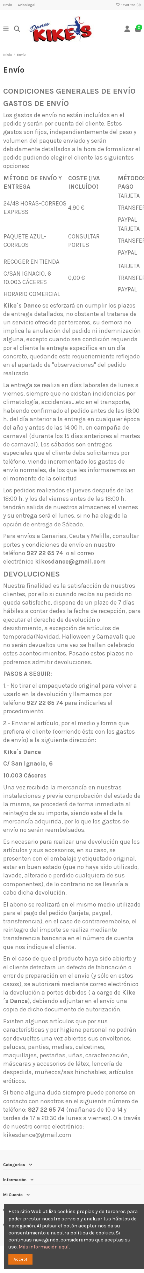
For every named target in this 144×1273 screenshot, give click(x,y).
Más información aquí (44, 1247)
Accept (20, 1259)
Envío (8, 5)
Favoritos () (130, 5)
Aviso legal (26, 5)
